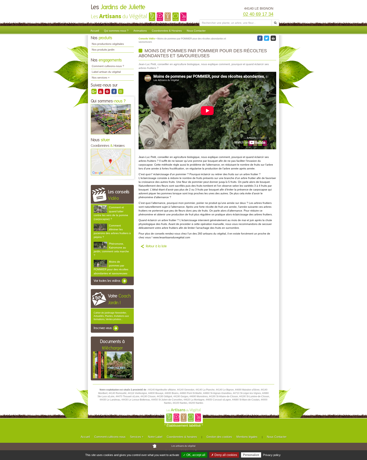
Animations (140, 30)
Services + (137, 436)
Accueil (94, 30)
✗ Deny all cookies (224, 455)
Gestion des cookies (219, 436)
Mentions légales (246, 436)
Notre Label (155, 436)
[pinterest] (107, 91)
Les (118, 7)
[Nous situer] (111, 162)
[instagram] (121, 91)
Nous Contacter (196, 30)
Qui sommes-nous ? (116, 30)
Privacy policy (272, 455)
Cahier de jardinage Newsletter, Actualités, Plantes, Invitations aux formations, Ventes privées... (111, 316)
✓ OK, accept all (194, 455)
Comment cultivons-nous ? (108, 66)
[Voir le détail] (100, 209)
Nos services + (101, 77)
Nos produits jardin (103, 49)
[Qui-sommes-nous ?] (111, 119)
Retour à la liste (156, 246)
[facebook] (114, 91)
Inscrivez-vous (103, 328)
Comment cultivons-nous (110, 436)
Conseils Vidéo (147, 38)
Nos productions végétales (108, 43)
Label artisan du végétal (106, 71)
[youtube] (100, 91)
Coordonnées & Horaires (167, 30)
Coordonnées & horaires (182, 436)
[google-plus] (94, 91)
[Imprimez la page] (273, 38)
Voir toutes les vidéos (107, 280)
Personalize (251, 455)
